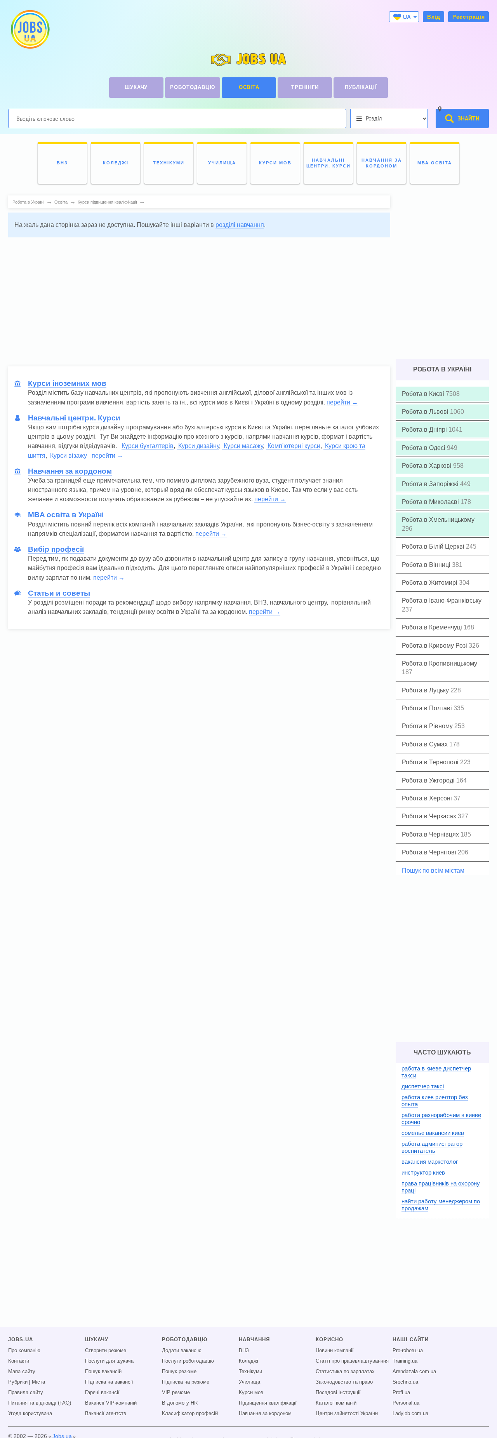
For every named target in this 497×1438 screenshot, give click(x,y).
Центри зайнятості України (347, 1413)
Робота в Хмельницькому (438, 519)
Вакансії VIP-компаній (111, 1403)
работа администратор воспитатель (431, 1147)
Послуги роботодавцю (188, 1361)
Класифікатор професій (190, 1413)
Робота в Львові (426, 411)
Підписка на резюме (185, 1382)
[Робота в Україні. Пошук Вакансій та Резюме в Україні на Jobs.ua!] (29, 29)
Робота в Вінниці (427, 564)
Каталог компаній (336, 1403)
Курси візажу (68, 455)
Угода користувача (30, 1413)
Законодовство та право (344, 1382)
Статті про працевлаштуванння (352, 1361)
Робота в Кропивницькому (439, 663)
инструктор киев (423, 1172)
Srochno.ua (405, 1382)
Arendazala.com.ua (414, 1371)
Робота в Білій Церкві (434, 546)
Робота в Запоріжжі (431, 484)
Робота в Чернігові (430, 852)
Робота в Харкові (427, 465)
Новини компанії (335, 1350)
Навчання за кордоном (265, 1413)
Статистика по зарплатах (345, 1371)
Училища (249, 1382)
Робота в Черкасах (430, 816)
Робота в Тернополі (431, 762)
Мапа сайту (21, 1371)
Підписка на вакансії (109, 1382)
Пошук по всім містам (433, 870)
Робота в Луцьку (426, 690)
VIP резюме (176, 1392)
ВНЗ (244, 1350)
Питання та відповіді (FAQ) (39, 1403)
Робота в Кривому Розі (435, 645)
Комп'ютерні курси (293, 446)
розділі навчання (239, 224)
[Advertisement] (199, 298)
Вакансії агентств (105, 1413)
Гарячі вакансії (102, 1392)
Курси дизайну (198, 446)
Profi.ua (401, 1392)
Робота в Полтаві (428, 708)
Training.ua (405, 1361)
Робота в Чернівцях (431, 834)
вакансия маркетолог (429, 1161)
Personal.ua (406, 1403)
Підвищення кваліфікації (268, 1403)
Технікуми (250, 1371)
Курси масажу (242, 446)
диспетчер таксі (422, 1086)
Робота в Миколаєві (431, 502)
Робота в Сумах (425, 744)
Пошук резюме (179, 1371)
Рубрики (18, 1382)
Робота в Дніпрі (425, 429)
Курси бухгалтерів (148, 446)
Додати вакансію (182, 1350)
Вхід (433, 17)
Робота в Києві (424, 393)
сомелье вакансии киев (432, 1132)
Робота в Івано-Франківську (441, 600)
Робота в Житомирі (430, 582)
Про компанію (24, 1350)
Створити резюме (105, 1350)
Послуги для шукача (109, 1361)
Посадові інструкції (338, 1392)
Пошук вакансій (103, 1371)
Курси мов (251, 1392)
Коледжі (248, 1361)
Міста (38, 1382)
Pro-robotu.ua (408, 1350)
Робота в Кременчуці (433, 627)
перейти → (342, 402)
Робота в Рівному (428, 726)
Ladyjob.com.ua (410, 1413)
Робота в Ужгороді (429, 780)
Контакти (18, 1361)
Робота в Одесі (424, 447)
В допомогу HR (180, 1403)
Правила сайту (25, 1392)
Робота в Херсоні (428, 798)
